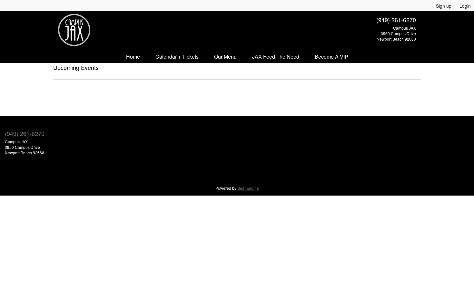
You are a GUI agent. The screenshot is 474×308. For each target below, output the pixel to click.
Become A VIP (331, 56)
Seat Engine (248, 188)
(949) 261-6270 (396, 19)
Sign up (443, 6)
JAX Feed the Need (275, 56)
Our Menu (225, 56)
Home (133, 56)
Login (465, 6)
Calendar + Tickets (177, 56)
